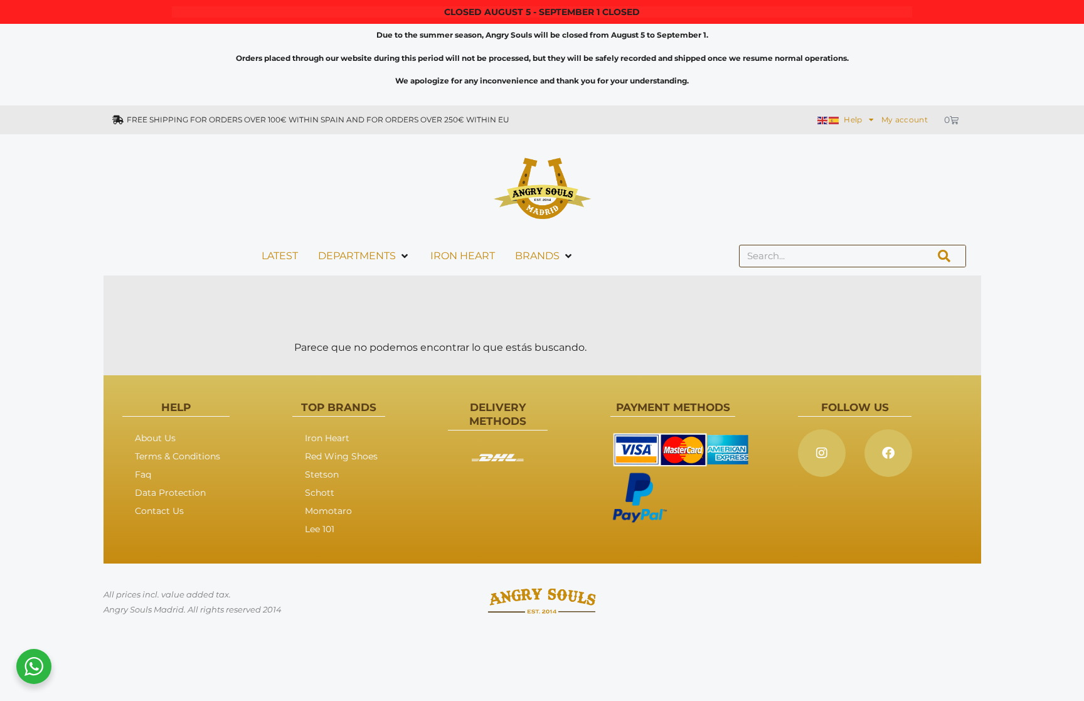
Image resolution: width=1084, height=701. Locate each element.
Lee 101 (319, 529)
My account (904, 119)
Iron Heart (327, 438)
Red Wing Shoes (341, 456)
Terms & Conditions (177, 456)
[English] (823, 120)
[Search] (944, 256)
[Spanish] (834, 120)
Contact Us (159, 510)
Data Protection (170, 492)
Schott (319, 492)
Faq (143, 474)
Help (853, 119)
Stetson (322, 474)
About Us (155, 438)
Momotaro (328, 510)
